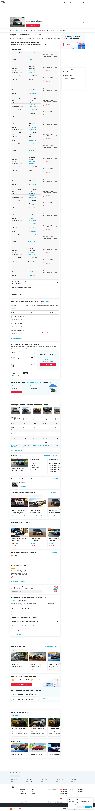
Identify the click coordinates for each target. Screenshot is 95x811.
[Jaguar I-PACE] (47, 410)
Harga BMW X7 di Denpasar (58, 418)
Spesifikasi (38, 30)
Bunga (12, 364)
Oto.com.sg (64, 795)
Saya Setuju (88, 807)
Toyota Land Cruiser (17, 509)
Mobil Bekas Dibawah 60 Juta (55, 469)
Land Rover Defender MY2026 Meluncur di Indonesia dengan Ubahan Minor (37, 729)
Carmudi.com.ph (73, 791)
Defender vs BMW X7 (58, 445)
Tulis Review (24, 417)
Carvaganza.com (73, 789)
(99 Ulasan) (53, 668)
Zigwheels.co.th (65, 798)
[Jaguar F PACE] (37, 410)
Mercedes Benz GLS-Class (26, 414)
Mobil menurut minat (56, 776)
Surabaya (32, 465)
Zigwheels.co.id (65, 789)
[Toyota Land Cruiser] (19, 502)
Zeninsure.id (80, 789)
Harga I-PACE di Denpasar (47, 418)
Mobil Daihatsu (29, 779)
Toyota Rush (33, 663)
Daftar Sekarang (16, 392)
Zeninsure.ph (80, 791)
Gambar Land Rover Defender (69, 81)
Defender (12, 30)
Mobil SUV (56, 492)
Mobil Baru (14, 768)
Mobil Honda (44, 779)
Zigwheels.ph (64, 791)
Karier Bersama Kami (23, 793)
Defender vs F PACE (37, 445)
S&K (32, 791)
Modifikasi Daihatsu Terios (18, 754)
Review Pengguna (67, 22)
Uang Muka (13, 357)
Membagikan (83, 22)
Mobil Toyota (14, 779)
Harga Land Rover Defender (18, 304)
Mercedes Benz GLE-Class (36, 509)
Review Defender (21, 581)
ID (93, 2)
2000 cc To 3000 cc (37, 496)
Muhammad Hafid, (15, 734)
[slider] (18, 358)
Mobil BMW (58, 781)
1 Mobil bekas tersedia (22, 486)
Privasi (33, 789)
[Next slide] (59, 466)
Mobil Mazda (13, 781)
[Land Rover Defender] (15, 410)
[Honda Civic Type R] (56, 747)
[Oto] (3, 2)
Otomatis (28, 496)
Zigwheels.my (65, 793)
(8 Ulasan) (17, 514)
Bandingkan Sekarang (14, 446)
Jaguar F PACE (35, 414)
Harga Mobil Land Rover (52, 522)
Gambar (33, 30)
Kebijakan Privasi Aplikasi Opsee (38, 797)
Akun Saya (82, 2)
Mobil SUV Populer (54, 646)
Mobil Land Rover (19, 768)
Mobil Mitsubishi (59, 779)
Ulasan (52, 30)
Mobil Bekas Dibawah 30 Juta (55, 463)
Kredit (21, 30)
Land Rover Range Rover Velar (56, 538)
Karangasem (31, 697)
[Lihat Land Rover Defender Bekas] (56, 478)
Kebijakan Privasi (77, 804)
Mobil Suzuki (73, 779)
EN (91, 2)
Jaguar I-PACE (45, 414)
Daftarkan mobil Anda (21, 684)
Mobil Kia (43, 781)
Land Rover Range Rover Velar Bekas (19, 468)
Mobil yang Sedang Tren (28, 776)
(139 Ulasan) (36, 668)
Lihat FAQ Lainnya (16, 634)
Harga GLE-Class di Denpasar (39, 515)
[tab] (72, 48)
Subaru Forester (16, 663)
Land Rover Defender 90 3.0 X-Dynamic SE (17, 324)
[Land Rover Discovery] (56, 502)
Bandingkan (73, 22)
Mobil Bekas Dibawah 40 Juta (55, 465)
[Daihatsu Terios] (56, 656)
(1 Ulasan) (14, 417)
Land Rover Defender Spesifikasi (70, 88)
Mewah (20, 496)
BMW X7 (55, 414)
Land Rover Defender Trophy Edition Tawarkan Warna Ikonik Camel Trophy (19, 729)
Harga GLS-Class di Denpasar (26, 418)
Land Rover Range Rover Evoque (19, 538)
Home (11, 768)
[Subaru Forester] (19, 656)
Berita (48, 30)
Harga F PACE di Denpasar (37, 418)
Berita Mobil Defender (53, 711)
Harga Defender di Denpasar (16, 418)
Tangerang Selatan (34, 467)
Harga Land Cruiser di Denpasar (21, 515)
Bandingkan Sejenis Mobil (17, 450)
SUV (14, 496)
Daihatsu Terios (52, 663)
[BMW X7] (58, 410)
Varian (78, 22)
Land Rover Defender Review (18, 565)
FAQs (56, 30)
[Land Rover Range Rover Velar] (19, 462)
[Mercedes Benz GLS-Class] (26, 410)
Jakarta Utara (33, 469)
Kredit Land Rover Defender (69, 78)
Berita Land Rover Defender (69, 85)
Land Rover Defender (14, 414)
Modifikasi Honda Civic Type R (56, 754)
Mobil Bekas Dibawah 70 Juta (55, 471)
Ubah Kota (47, 301)
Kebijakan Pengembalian (36, 795)
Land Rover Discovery (54, 509)
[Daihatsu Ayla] (37, 747)
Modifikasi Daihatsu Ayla (36, 754)
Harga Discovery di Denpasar (57, 515)
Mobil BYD (73, 781)
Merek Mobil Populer (15, 776)
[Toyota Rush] (37, 656)
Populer (14, 525)
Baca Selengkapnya (23, 574)
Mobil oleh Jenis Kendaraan (42, 776)
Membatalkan (81, 807)
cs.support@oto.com (52, 789)
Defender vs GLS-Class (26, 446)
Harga (17, 30)
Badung (31, 693)
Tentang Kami (22, 789)
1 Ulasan (30, 23)
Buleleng (18, 693)
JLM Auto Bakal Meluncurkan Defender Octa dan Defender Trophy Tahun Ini (56, 729)
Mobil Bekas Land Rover (52, 455)
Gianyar (17, 697)
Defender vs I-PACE (47, 445)
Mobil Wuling (29, 781)
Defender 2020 (21, 482)
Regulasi (33, 793)
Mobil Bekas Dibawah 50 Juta (55, 467)
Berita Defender (15, 715)
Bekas (60, 30)
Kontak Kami (22, 791)
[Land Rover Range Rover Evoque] (19, 532)
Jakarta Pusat (33, 463)
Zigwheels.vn (64, 797)
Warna (43, 30)
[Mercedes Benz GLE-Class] (37, 502)
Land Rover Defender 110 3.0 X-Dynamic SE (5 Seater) (17, 331)
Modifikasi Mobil (54, 741)
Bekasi (31, 471)
